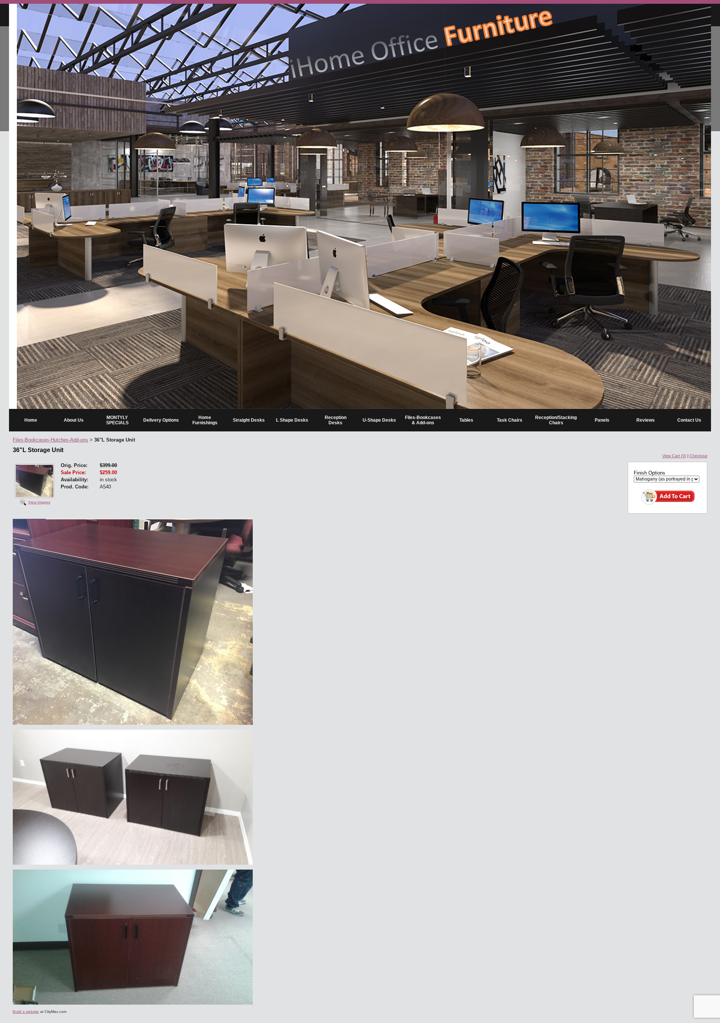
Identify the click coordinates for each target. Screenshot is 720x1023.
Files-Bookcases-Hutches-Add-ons (50, 440)
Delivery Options (161, 420)
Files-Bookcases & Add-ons (423, 420)
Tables (466, 420)
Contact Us (689, 420)
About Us (74, 420)
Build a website (26, 1011)
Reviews (645, 420)
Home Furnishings (205, 420)
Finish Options (649, 473)
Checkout (698, 456)
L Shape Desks (292, 420)
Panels (602, 420)
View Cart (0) (674, 456)
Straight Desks (249, 420)
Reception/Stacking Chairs (556, 420)
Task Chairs (509, 420)
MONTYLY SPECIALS (117, 420)
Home (30, 420)
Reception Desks (335, 420)
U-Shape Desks (379, 420)
